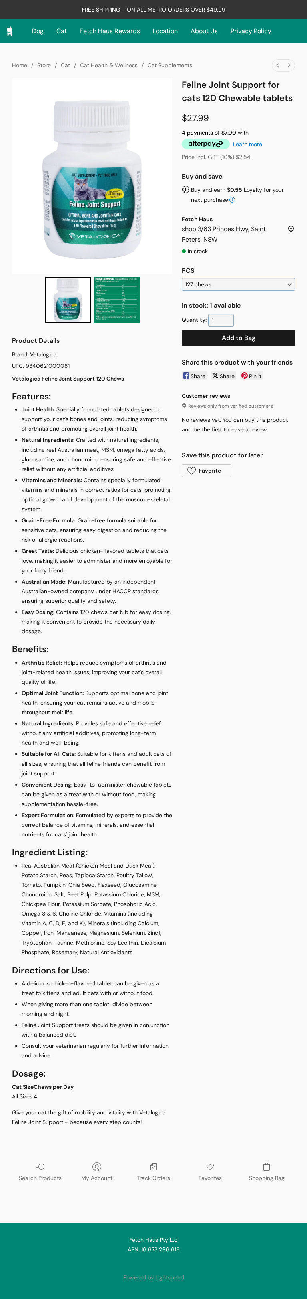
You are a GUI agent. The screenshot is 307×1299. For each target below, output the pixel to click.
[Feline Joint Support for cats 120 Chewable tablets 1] (117, 300)
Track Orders (153, 1178)
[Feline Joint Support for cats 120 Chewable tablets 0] (68, 300)
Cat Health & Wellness (109, 65)
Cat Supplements (170, 65)
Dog (38, 31)
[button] (206, 470)
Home (19, 65)
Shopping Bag (267, 1178)
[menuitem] (277, 65)
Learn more (247, 144)
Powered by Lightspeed (153, 1277)
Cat (61, 31)
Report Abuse (153, 1263)
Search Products (40, 1178)
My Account (96, 1178)
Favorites (210, 1178)
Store (44, 65)
